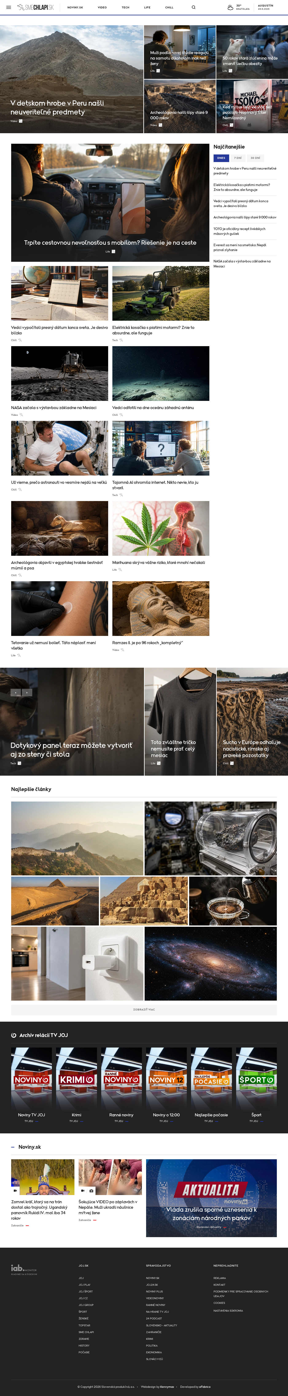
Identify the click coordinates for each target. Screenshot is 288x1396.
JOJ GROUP (86, 1305)
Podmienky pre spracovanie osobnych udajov (241, 1294)
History (84, 1345)
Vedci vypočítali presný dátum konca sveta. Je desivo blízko (241, 203)
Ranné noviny (155, 1305)
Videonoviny (155, 1298)
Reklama (220, 1278)
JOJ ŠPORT (86, 1291)
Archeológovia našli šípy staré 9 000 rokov (245, 217)
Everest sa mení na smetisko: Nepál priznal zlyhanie (240, 247)
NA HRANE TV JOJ (157, 1312)
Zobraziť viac (144, 1009)
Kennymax (167, 1386)
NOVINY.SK (75, 7)
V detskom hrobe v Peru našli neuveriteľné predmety (245, 171)
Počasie (84, 1352)
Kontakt (219, 1285)
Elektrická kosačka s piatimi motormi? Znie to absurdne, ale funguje (242, 187)
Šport (83, 1312)
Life (147, 7)
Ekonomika (154, 1352)
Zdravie (84, 1339)
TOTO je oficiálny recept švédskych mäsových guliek (239, 231)
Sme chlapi (86, 1332)
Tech (125, 7)
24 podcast (154, 1318)
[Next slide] (27, 692)
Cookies (219, 1303)
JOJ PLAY (84, 1285)
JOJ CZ (83, 1298)
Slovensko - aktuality (161, 1325)
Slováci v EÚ (154, 1359)
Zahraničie (153, 1332)
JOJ (81, 1278)
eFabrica (204, 1386)
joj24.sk (152, 1285)
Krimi (149, 1339)
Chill (169, 7)
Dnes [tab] (221, 158)
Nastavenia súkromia (228, 1311)
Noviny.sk (152, 1278)
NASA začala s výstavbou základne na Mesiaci (242, 264)
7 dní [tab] (238, 158)
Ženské (84, 1318)
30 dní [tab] (255, 158)
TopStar (84, 1325)
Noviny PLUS (154, 1291)
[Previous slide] (16, 692)
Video (102, 7)
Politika (151, 1345)
